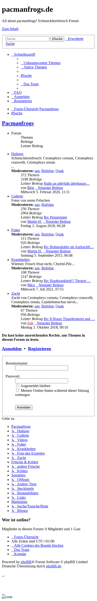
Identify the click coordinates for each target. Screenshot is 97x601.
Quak (60, 171)
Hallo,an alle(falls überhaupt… (66, 183)
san (37, 171)
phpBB (26, 562)
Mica (31, 285)
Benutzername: (17, 363)
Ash (30, 323)
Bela (30, 188)
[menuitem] (41, 63)
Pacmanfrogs (18, 123)
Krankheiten (20, 260)
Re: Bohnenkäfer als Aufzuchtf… (69, 247)
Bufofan (47, 171)
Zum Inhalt (10, 29)
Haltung (17, 154)
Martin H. (34, 222)
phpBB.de (53, 566)
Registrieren (39, 348)
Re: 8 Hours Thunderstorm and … (69, 319)
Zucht (15, 293)
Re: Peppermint (55, 217)
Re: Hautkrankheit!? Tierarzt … (67, 281)
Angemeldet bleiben (35, 386)
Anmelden (12, 348)
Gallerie (17, 196)
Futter (15, 230)
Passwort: (13, 376)
